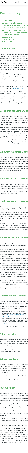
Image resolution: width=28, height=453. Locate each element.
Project (15, 2)
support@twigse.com (18, 88)
